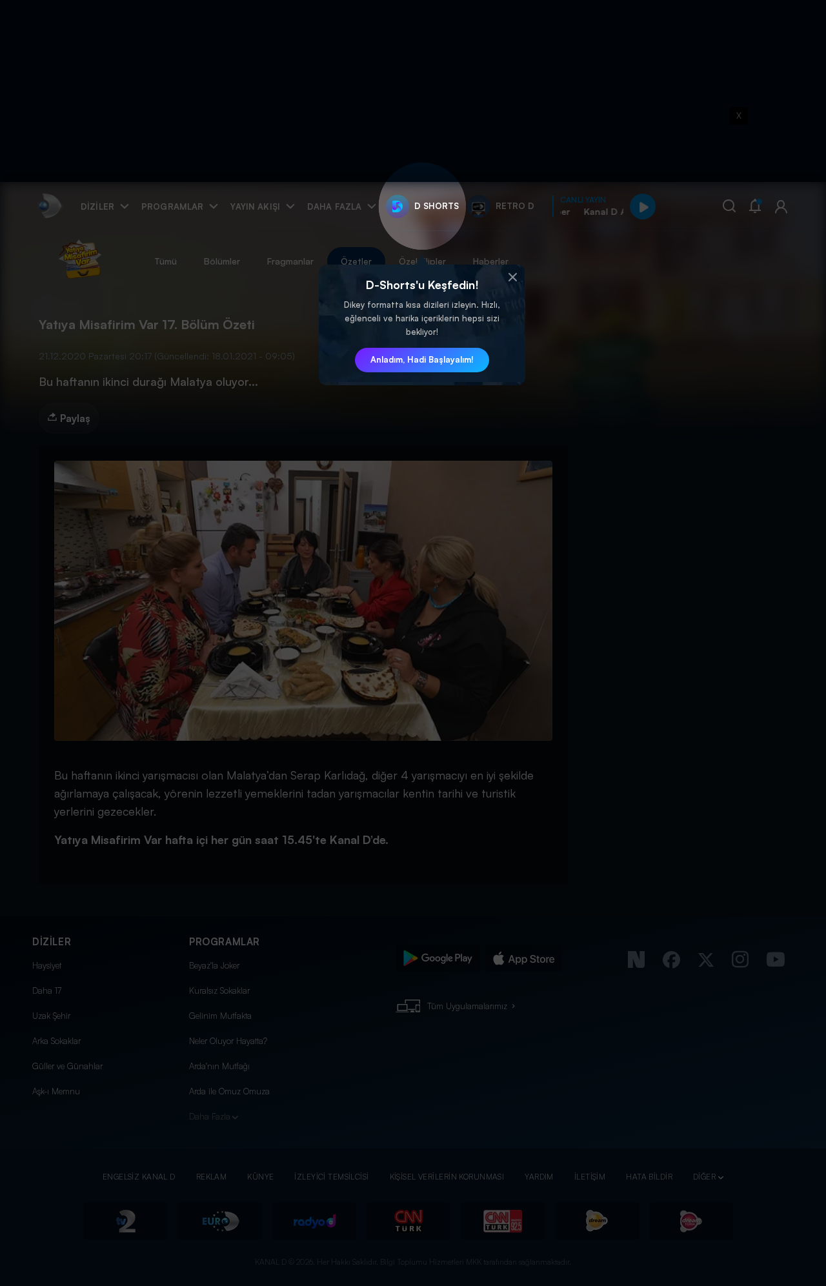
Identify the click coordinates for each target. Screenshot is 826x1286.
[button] (512, 277)
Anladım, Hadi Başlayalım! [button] (422, 359)
